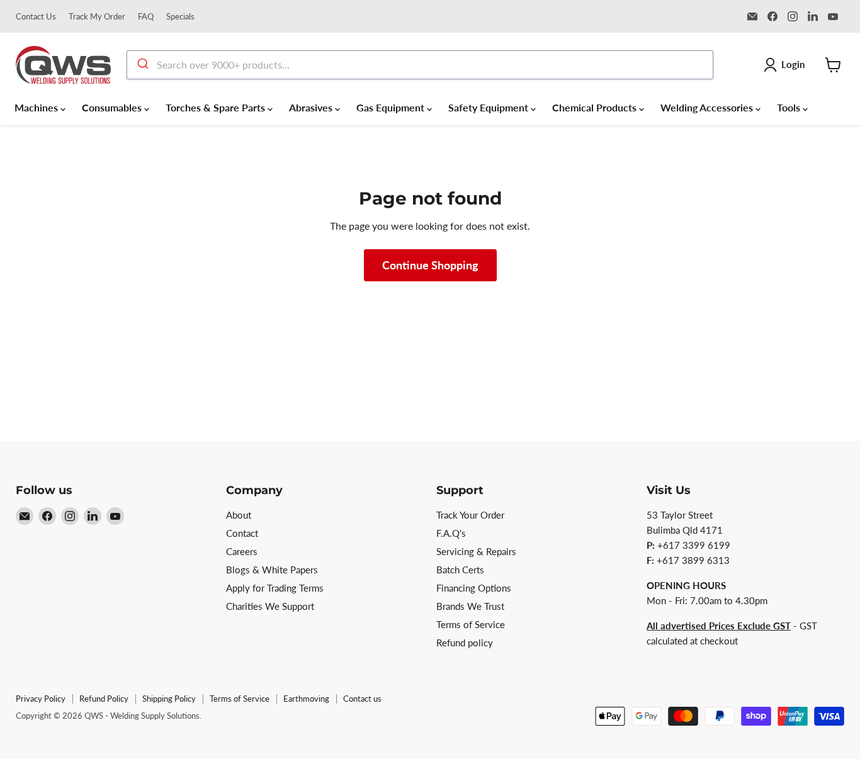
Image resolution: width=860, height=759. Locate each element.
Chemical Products (595, 107)
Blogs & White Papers (272, 569)
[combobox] (420, 64)
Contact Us (36, 16)
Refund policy (464, 642)
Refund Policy (103, 699)
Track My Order (97, 16)
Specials (180, 16)
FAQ (146, 16)
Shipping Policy (169, 699)
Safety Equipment (489, 107)
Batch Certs (460, 569)
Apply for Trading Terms (275, 587)
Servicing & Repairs (476, 551)
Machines (37, 107)
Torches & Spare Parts (217, 107)
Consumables (113, 107)
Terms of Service (470, 624)
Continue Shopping (430, 265)
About (238, 514)
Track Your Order (470, 514)
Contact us (362, 699)
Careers (241, 551)
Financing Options (473, 587)
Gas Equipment (391, 107)
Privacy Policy (40, 699)
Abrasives (312, 107)
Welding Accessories (707, 107)
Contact (242, 533)
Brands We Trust (470, 606)
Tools (790, 107)
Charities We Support (270, 606)
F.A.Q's (451, 533)
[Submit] (142, 65)
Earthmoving (306, 699)
